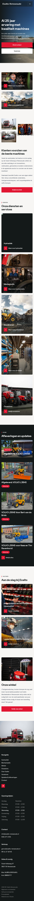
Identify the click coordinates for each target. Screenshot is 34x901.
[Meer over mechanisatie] (17, 81)
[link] (17, 45)
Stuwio (12, 896)
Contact (4, 780)
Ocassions (4, 768)
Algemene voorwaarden (8, 889)
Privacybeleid (5, 894)
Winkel (3, 766)
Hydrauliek (5, 760)
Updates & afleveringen (9, 777)
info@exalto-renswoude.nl (10, 834)
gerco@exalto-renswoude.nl (10, 849)
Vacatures (4, 774)
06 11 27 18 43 (6, 852)
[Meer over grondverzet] (17, 100)
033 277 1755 (6, 837)
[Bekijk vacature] (17, 599)
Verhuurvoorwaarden (7, 892)
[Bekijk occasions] (17, 395)
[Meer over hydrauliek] (17, 232)
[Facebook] (3, 786)
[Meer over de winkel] (17, 355)
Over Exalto (5, 771)
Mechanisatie (5, 763)
